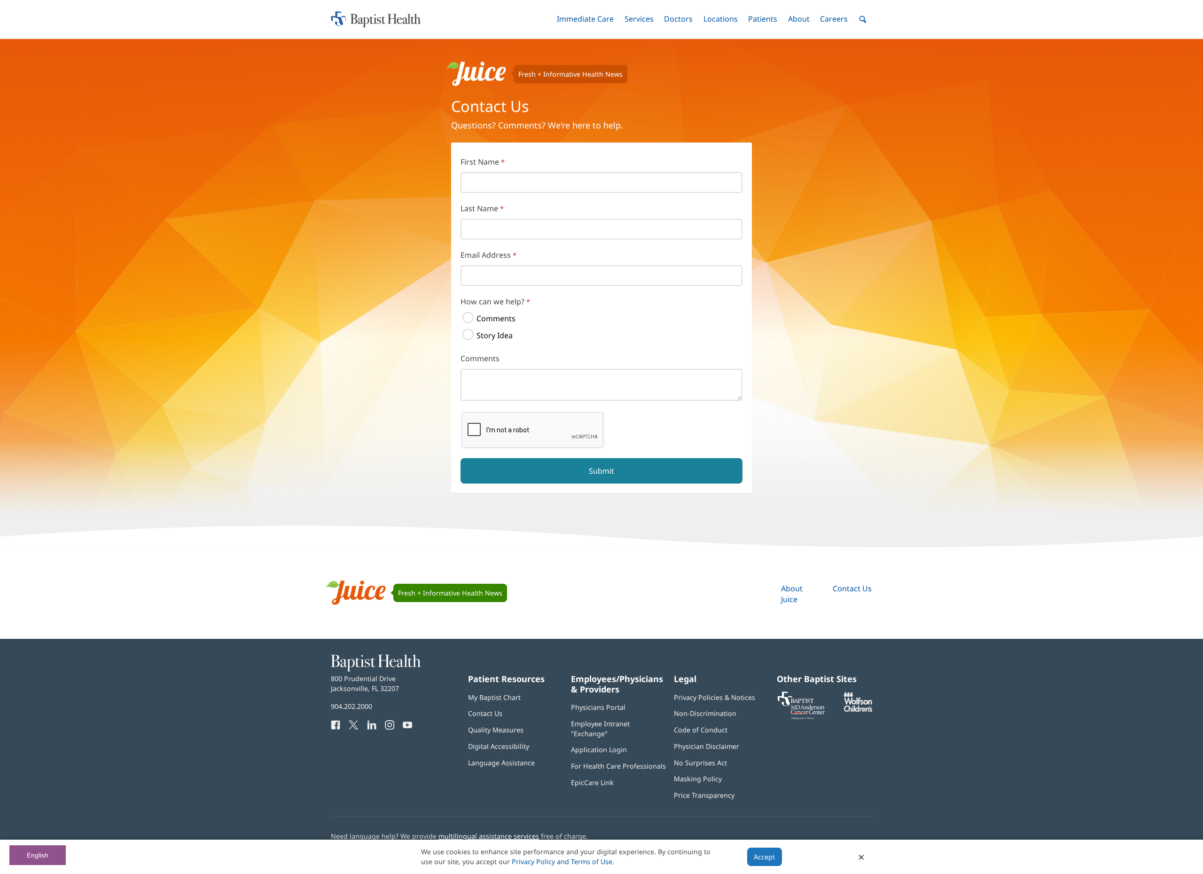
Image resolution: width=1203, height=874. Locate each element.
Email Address (486, 255)
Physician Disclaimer (706, 746)
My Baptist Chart (494, 697)
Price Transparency (704, 795)
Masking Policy (698, 778)
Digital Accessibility (498, 746)
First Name (480, 162)
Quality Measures (495, 729)
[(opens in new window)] (858, 709)
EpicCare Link (592, 782)
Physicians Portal (598, 707)
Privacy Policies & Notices (714, 697)
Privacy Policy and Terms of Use (562, 861)
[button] (585, 19)
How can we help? (492, 301)
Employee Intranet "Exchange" (600, 728)
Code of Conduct (700, 729)
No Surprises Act (700, 762)
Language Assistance (501, 762)
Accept (764, 856)
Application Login (599, 749)
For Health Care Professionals (618, 766)
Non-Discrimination (705, 713)
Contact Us (852, 588)
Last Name (479, 208)
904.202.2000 (351, 706)
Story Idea (495, 335)
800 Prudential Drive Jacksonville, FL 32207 (365, 683)
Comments (496, 318)
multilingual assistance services (488, 836)
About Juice (792, 593)
